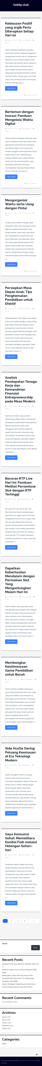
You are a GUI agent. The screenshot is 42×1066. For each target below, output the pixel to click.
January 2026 (6, 1023)
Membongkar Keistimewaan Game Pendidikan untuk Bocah (19, 668)
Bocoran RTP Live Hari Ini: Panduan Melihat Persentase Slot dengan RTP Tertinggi (20, 486)
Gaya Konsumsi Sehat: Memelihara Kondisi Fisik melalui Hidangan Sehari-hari (21, 842)
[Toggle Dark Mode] (36, 1054)
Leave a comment (32, 95)
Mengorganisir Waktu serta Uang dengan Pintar (19, 204)
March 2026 (6, 1020)
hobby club (21, 4)
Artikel (7, 43)
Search (4, 943)
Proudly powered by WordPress (10, 1060)
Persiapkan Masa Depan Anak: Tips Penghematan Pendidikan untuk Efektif (19, 296)
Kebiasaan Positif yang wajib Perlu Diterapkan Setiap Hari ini (19, 29)
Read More (11, 88)
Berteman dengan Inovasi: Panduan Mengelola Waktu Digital (19, 117)
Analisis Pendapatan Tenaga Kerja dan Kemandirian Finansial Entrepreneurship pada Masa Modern (21, 389)
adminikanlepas (26, 40)
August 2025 (6, 1028)
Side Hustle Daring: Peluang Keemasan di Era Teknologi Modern (20, 754)
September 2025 (7, 1025)
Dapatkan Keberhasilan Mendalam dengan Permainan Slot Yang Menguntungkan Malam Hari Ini (20, 580)
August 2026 (6, 1017)
